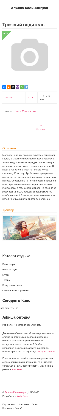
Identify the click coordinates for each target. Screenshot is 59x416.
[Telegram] (26, 87)
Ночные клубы (10, 269)
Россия (8, 97)
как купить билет (46, 351)
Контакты (24, 404)
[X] (13, 87)
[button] (4, 8)
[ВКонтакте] (4, 87)
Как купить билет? (12, 408)
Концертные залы (12, 285)
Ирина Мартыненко (25, 111)
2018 (30, 97)
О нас (35, 404)
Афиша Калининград (29, 7)
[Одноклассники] (9, 87)
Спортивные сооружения (15, 290)
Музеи (5, 274)
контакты (17, 369)
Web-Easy (22, 396)
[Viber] (17, 87)
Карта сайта (8, 404)
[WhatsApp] (22, 87)
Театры (6, 279)
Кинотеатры (8, 264)
